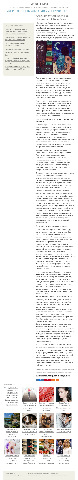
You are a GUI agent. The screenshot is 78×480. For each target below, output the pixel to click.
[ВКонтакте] (40, 380)
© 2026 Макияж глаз (10, 473)
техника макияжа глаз (66, 372)
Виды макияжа (32, 10)
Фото (66, 10)
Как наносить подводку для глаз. (17, 49)
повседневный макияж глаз (60, 369)
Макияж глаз (39, 4)
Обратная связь (54, 473)
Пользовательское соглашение (41, 473)
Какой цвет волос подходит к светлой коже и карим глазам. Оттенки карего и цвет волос (16, 31)
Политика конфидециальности (35, 475)
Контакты (30, 473)
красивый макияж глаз (54, 372)
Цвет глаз (45, 10)
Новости (20, 10)
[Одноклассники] (55, 380)
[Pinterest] (47, 380)
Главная (10, 10)
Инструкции (56, 10)
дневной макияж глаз (47, 369)
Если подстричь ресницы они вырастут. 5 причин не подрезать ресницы (17, 61)
